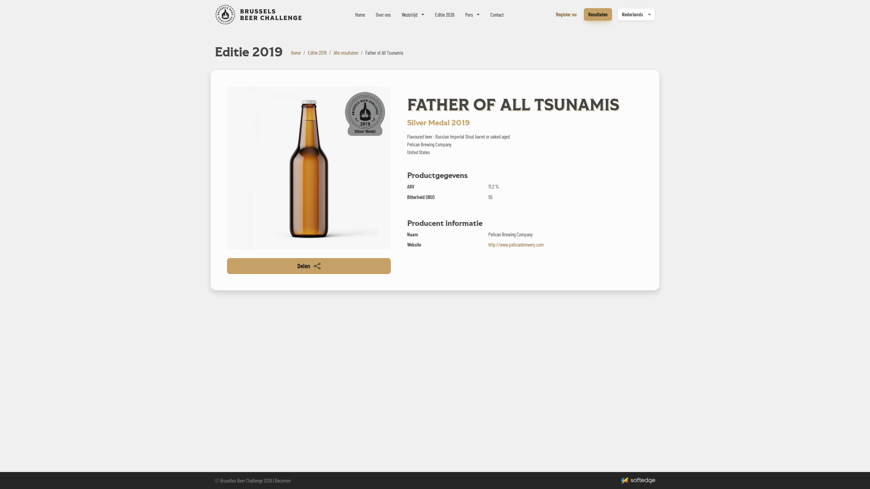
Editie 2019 (317, 53)
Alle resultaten (346, 53)
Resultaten (598, 14)
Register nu (566, 14)
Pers (469, 15)
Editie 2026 (444, 15)
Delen (303, 266)
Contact (497, 15)
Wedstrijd (409, 15)
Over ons (383, 15)
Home (360, 15)
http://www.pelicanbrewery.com (516, 244)
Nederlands (632, 14)
